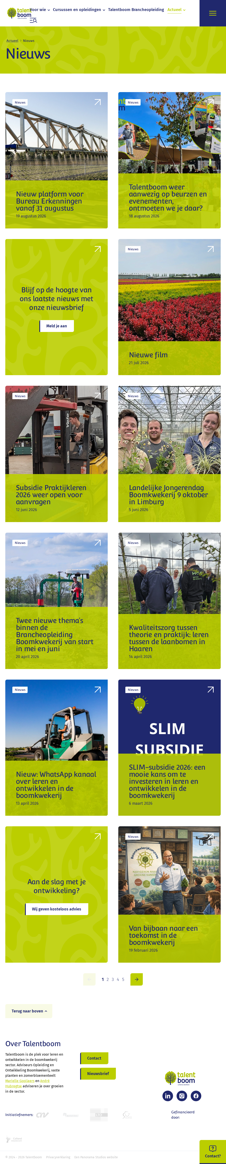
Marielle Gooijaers (19, 1081)
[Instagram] (182, 1096)
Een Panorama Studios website (96, 1157)
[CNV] (42, 1115)
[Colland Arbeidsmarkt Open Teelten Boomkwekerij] (14, 1138)
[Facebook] (196, 1096)
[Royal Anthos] (127, 1115)
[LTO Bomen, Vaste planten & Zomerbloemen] (99, 1115)
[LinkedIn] (167, 1096)
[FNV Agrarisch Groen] (70, 1115)
